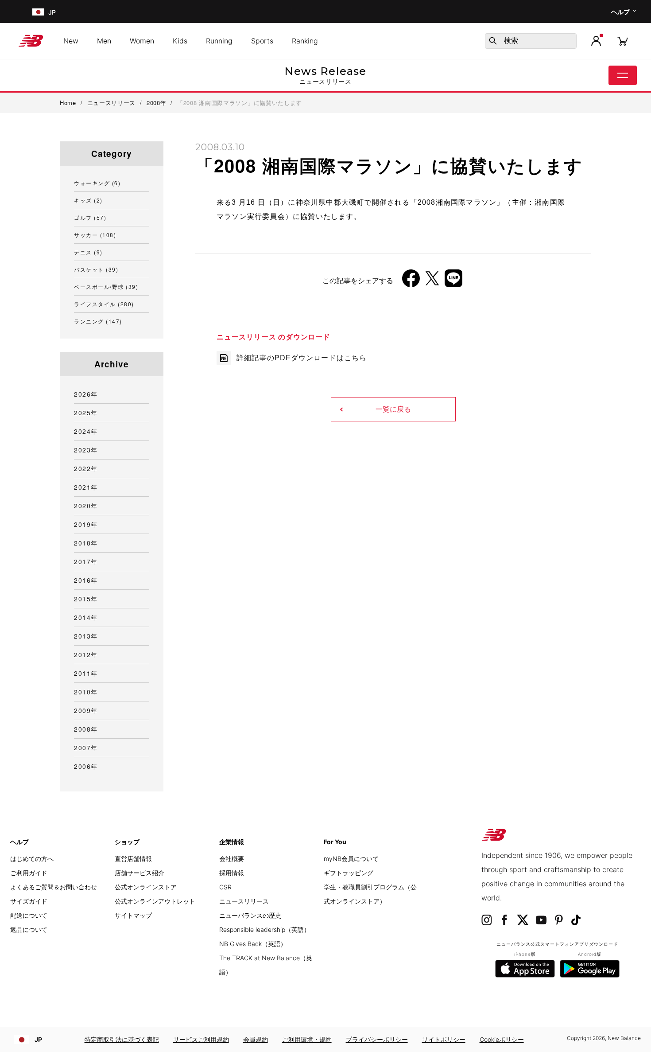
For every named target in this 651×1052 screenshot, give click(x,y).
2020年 (86, 505)
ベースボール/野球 (106, 286)
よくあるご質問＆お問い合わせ (53, 887)
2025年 (86, 412)
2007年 (86, 747)
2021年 (86, 487)
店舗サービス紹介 (139, 873)
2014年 (86, 617)
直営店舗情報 (133, 858)
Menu (622, 75)
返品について (28, 929)
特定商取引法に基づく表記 (122, 1039)
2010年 (86, 691)
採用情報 (231, 873)
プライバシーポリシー (377, 1039)
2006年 (86, 766)
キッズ (88, 200)
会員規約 (255, 1039)
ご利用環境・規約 (307, 1039)
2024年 (86, 431)
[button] (596, 40)
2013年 (86, 635)
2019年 (86, 524)
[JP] (37, 12)
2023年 (86, 449)
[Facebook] (411, 281)
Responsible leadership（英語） (264, 929)
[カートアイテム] (623, 40)
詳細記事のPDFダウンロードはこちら (301, 358)
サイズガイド (28, 901)
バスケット (96, 269)
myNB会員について (351, 858)
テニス (88, 252)
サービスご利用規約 (201, 1039)
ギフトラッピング (348, 873)
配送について (28, 915)
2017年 (86, 561)
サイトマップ (133, 915)
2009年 (86, 710)
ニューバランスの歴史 (250, 915)
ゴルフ (90, 217)
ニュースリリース (244, 901)
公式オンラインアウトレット (155, 901)
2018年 (86, 542)
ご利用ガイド (28, 873)
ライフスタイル (104, 304)
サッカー (95, 234)
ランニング (98, 321)
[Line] (453, 281)
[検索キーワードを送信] (493, 40)
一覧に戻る (393, 409)
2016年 (86, 580)
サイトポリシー (443, 1039)
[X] (432, 281)
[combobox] (531, 41)
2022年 (86, 468)
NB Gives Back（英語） (253, 943)
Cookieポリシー (502, 1039)
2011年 (86, 673)
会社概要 (231, 858)
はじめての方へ (32, 858)
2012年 (86, 654)
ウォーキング (97, 183)
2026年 (86, 394)
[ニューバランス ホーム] (34, 41)
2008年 (86, 729)
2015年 (86, 598)
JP (38, 1039)
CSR (225, 887)
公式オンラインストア (146, 887)
